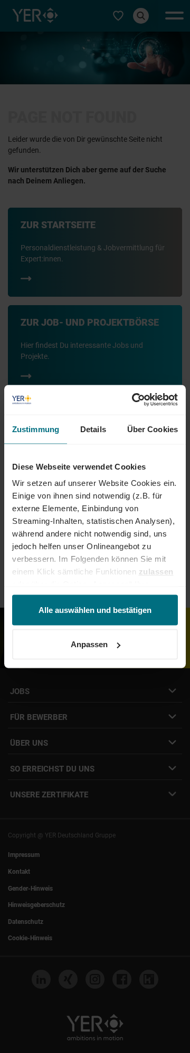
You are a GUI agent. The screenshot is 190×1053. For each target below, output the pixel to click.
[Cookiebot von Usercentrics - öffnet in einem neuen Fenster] (134, 400)
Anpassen (89, 644)
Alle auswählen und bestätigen (95, 609)
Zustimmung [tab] (35, 428)
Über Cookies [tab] (152, 428)
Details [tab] (93, 428)
